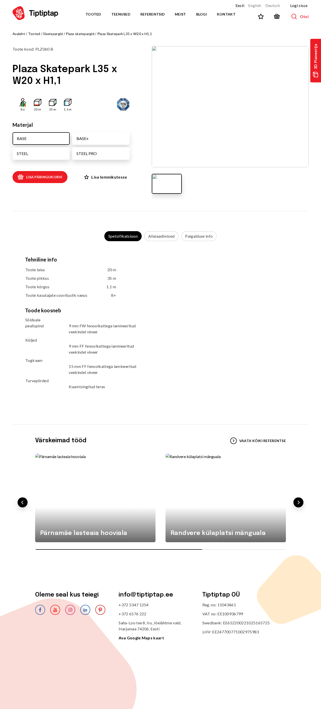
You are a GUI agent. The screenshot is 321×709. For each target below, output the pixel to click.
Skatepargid (53, 34)
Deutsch (272, 5)
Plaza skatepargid (80, 34)
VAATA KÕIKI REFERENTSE (262, 441)
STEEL (22, 153)
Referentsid (152, 14)
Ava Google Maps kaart (141, 637)
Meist (180, 14)
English (254, 5)
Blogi (201, 14)
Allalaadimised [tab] (161, 236)
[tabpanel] (160, 327)
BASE (22, 138)
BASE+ (82, 138)
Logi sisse (298, 5)
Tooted (93, 14)
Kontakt (226, 14)
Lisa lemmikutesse (109, 177)
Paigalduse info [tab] (199, 236)
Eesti (240, 5)
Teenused (120, 14)
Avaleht (19, 34)
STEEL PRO (86, 153)
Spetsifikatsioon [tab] (123, 236)
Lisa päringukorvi (44, 177)
